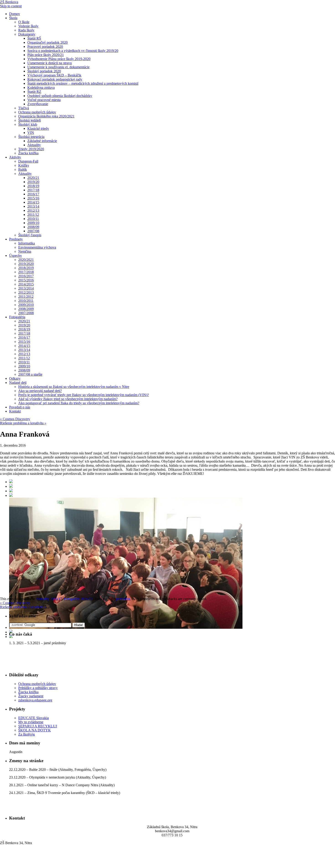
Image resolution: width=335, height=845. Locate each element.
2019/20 (33, 182)
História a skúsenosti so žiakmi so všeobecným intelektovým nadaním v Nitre (73, 387)
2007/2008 (26, 313)
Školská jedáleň (29, 120)
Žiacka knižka (28, 153)
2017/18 (33, 190)
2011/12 (33, 214)
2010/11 (33, 219)
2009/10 (33, 223)
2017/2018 (26, 272)
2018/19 (33, 186)
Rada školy (26, 30)
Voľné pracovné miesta (44, 100)
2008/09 (33, 227)
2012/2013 (26, 292)
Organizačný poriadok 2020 (47, 42)
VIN (30, 133)
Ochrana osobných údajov (37, 112)
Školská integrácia (31, 137)
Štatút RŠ (34, 38)
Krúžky (23, 165)
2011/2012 (26, 296)
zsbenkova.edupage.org (35, 700)
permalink (123, 599)
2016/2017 (26, 276)
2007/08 (33, 231)
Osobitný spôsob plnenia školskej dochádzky (59, 96)
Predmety (16, 239)
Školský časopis (29, 235)
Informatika (26, 243)
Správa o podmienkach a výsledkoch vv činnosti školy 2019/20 (72, 51)
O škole (23, 22)
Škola (13, 18)
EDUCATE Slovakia (33, 718)
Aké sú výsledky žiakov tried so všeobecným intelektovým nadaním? (68, 399)
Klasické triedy (38, 128)
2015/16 (33, 198)
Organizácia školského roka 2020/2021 (46, 116)
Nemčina (24, 251)
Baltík (22, 169)
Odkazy (15, 378)
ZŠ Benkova (9, 2)
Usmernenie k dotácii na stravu (49, 63)
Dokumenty (26, 34)
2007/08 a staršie (30, 374)
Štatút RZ (34, 92)
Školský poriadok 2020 (44, 71)
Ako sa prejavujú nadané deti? (40, 391)
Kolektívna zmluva (41, 87)
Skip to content (11, 6)
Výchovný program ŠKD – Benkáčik (54, 75)
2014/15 (33, 202)
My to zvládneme (30, 722)
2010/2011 (26, 301)
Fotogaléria (17, 317)
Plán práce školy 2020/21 (45, 55)
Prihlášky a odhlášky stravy (38, 688)
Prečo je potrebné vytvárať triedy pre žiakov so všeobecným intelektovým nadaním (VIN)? (83, 395)
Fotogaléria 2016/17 (78, 599)
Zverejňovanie (37, 104)
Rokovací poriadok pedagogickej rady (54, 79)
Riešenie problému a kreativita (23, 423)
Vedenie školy (28, 26)
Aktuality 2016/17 (49, 599)
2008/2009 (26, 309)
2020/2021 (26, 260)
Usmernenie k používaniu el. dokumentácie (58, 67)
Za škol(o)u (26, 734)
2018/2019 (26, 268)
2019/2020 (26, 264)
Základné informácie (42, 141)
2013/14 (33, 206)
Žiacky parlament (30, 696)
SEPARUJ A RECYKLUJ (37, 726)
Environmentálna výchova (37, 247)
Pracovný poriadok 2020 (45, 46)
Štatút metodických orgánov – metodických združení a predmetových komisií (82, 83)
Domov (14, 14)
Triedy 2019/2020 (31, 149)
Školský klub (27, 124)
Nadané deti (17, 382)
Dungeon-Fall (28, 161)
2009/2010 (26, 305)
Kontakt (15, 411)
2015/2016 (26, 280)
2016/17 (33, 194)
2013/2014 (26, 288)
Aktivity (15, 157)
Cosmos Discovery (15, 419)
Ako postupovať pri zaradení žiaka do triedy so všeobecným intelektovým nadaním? (78, 403)
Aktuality (34, 145)
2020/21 (33, 178)
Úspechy (15, 255)
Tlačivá (23, 108)
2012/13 (33, 210)
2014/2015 (26, 284)
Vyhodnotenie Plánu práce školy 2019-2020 (58, 59)
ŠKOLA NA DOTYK (34, 730)
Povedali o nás (19, 407)
